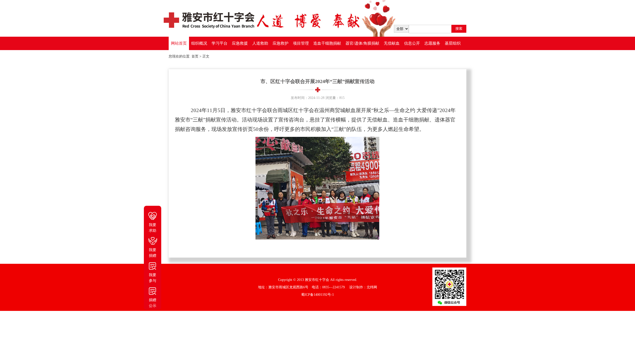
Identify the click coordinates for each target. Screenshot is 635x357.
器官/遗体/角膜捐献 (362, 43)
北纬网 (372, 287)
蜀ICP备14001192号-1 (317, 295)
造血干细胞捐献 (327, 43)
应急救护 (280, 43)
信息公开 (412, 43)
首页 (194, 56)
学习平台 (219, 43)
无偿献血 (392, 43)
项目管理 (301, 43)
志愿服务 (432, 43)
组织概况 (199, 43)
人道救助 (260, 43)
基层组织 (453, 43)
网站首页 (179, 43)
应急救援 (240, 43)
